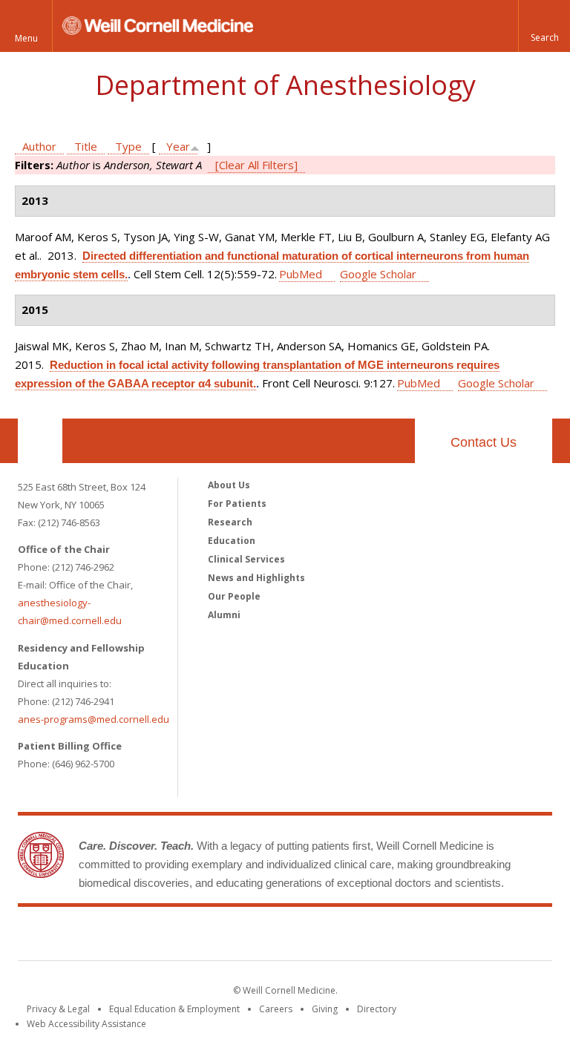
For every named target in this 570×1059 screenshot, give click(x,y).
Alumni (224, 615)
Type (128, 146)
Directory (376, 1009)
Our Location (40, 441)
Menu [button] (26, 38)
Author (39, 146)
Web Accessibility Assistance (86, 1023)
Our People (234, 596)
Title (85, 146)
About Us (229, 485)
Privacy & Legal (58, 1009)
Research (230, 522)
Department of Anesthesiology (285, 85)
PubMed (300, 273)
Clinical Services (246, 559)
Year (178, 146)
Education (231, 540)
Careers (275, 1009)
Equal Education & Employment (174, 1009)
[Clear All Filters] (256, 164)
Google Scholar (378, 273)
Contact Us (484, 442)
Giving (325, 1009)
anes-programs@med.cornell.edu (93, 719)
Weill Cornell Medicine (285, 936)
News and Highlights (256, 577)
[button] (544, 26)
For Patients (237, 503)
